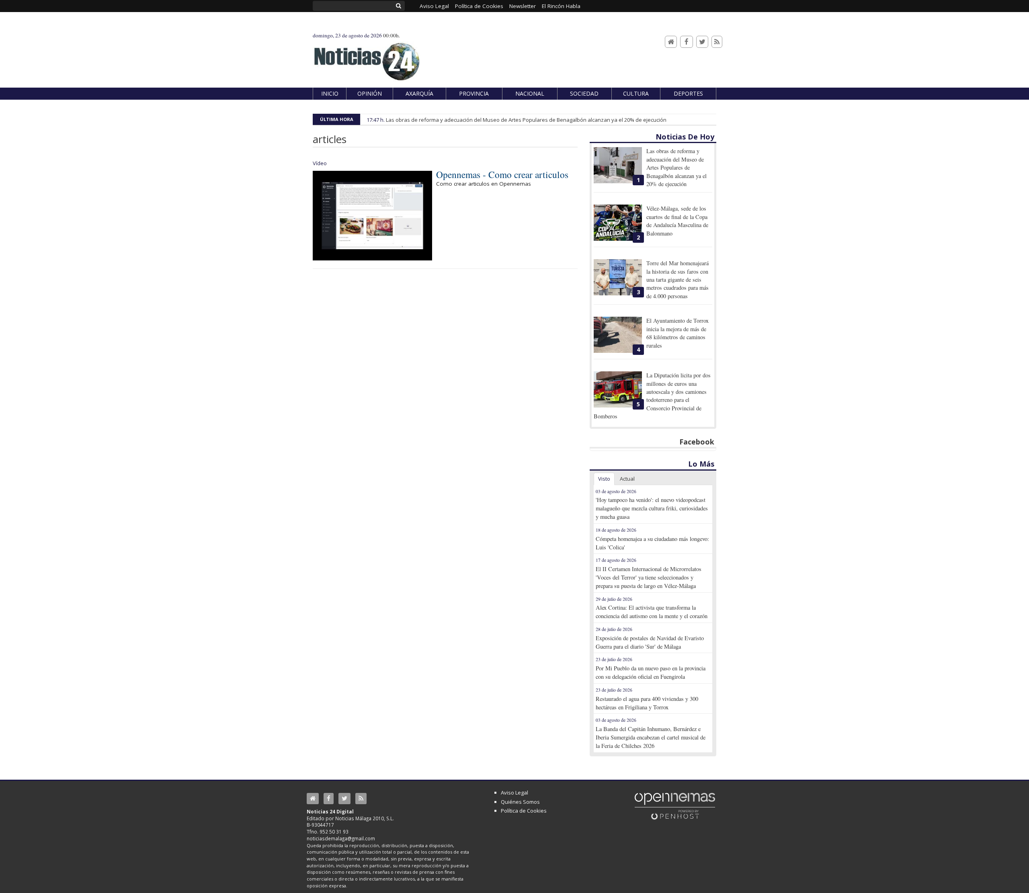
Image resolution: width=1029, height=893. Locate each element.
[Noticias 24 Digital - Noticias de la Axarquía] (366, 57)
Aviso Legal (514, 792)
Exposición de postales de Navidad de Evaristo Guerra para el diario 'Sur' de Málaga (650, 642)
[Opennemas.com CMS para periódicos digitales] (675, 805)
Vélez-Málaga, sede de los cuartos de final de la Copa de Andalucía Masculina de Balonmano (677, 221)
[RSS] (716, 42)
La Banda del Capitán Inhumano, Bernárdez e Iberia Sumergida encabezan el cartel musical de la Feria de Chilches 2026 (650, 737)
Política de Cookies (524, 810)
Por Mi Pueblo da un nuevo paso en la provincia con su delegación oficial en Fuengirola (650, 672)
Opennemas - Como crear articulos (502, 174)
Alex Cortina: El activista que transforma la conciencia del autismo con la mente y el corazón (651, 612)
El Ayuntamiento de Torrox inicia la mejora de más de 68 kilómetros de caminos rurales (677, 333)
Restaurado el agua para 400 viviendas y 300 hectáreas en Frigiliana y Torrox (647, 703)
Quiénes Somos (520, 801)
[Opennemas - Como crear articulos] (372, 215)
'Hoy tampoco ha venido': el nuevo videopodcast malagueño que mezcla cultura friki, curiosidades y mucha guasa (652, 508)
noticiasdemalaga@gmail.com (341, 838)
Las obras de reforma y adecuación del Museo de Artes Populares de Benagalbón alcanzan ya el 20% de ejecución (526, 119)
